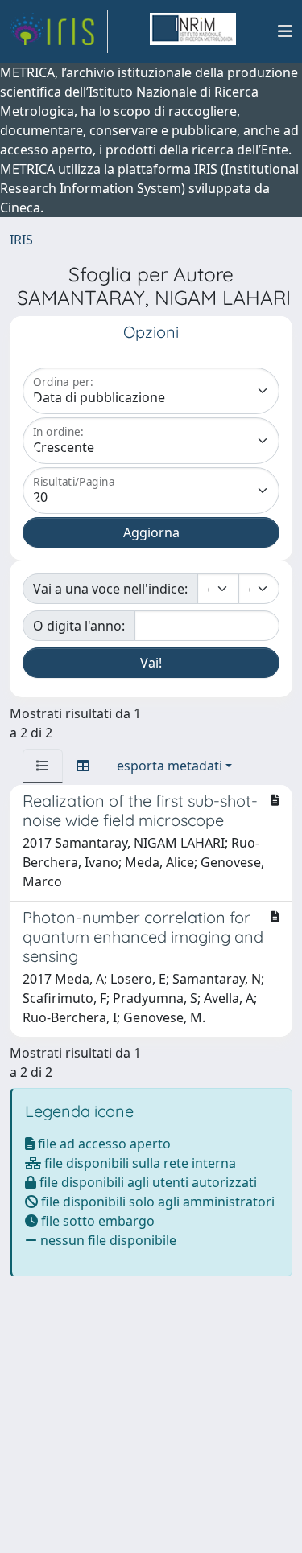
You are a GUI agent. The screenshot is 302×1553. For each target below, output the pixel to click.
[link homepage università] (192, 31)
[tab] (43, 766)
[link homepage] (59, 31)
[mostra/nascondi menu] (285, 31)
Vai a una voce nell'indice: (110, 589)
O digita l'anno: (79, 626)
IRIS (21, 240)
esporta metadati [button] (169, 765)
